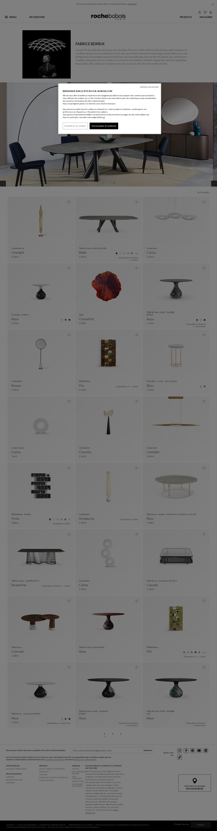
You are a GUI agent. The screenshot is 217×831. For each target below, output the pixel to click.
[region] (109, 108)
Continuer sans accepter (149, 87)
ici (104, 117)
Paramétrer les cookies (75, 126)
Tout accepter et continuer (103, 126)
